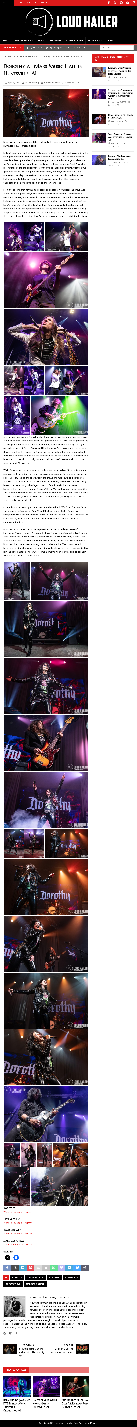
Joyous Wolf (13, 1284)
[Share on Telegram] (69, 1268)
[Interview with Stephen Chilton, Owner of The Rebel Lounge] (99, 72)
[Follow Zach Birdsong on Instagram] (9, 1333)
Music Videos (95, 40)
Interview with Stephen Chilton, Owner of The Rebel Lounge (119, 71)
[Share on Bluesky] (77, 1268)
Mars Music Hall (35, 1284)
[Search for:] (117, 48)
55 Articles (65, 1297)
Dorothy (54, 1277)
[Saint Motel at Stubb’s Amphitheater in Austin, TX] (99, 138)
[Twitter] (115, 3)
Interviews (55, 40)
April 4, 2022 (14, 83)
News (41, 40)
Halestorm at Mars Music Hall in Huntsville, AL (45, 1403)
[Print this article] (46, 1268)
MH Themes (93, 1423)
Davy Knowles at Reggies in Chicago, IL (120, 116)
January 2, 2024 (117, 77)
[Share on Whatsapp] (54, 1268)
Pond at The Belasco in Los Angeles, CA (119, 157)
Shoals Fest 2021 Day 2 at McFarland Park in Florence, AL (75, 1403)
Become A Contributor (26, 2)
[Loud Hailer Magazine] (68, 35)
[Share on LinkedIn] (23, 1268)
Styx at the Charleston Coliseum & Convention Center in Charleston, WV (120, 94)
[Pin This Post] (30, 1268)
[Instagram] (121, 3)
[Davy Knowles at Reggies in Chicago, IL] (99, 119)
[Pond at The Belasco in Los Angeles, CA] (99, 160)
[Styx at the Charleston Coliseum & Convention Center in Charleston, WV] (99, 94)
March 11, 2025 (116, 143)
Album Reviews (74, 40)
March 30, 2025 (117, 121)
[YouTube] (128, 3)
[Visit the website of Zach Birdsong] (4, 1333)
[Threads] (134, 3)
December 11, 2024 (118, 162)
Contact (45, 2)
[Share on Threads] (85, 1268)
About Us (7, 2)
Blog (110, 40)
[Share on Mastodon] (61, 1268)
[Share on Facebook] (7, 1268)
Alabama (17, 1277)
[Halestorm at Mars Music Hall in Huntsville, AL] (46, 1386)
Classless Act (35, 1277)
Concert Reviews (23, 40)
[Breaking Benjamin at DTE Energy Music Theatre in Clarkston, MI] (17, 1386)
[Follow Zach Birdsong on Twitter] (15, 1333)
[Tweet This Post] (15, 1268)
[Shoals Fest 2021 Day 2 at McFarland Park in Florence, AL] (75, 1386)
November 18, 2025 (118, 102)
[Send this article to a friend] (38, 1268)
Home (6, 40)
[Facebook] (109, 3)
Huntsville (71, 1277)
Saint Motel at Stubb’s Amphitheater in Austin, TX (120, 137)
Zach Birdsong (32, 83)
